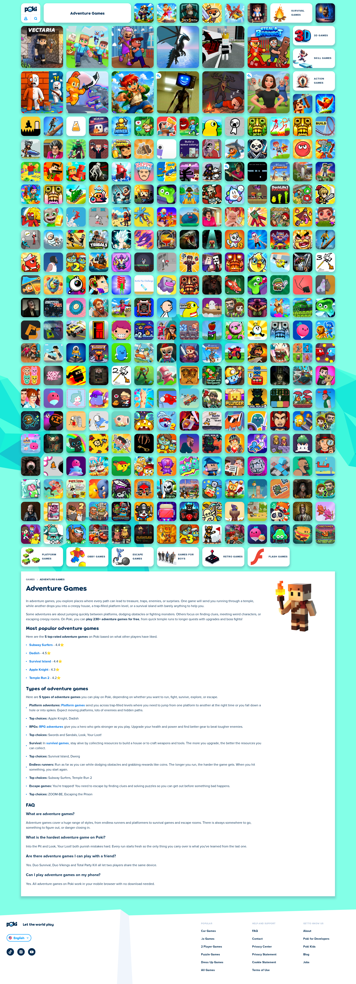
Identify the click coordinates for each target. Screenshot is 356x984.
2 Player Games (211, 946)
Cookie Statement (264, 962)
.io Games (207, 938)
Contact (257, 938)
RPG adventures (51, 726)
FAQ (255, 931)
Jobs (306, 962)
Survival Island (40, 661)
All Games (208, 970)
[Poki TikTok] (10, 952)
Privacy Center (262, 946)
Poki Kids (309, 946)
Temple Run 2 (39, 678)
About (307, 931)
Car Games (208, 931)
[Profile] (25, 19)
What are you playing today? (35, 19)
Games (30, 579)
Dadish (34, 653)
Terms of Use (261, 970)
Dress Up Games (212, 962)
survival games (57, 743)
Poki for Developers (316, 938)
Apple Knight (38, 669)
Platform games (73, 705)
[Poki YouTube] (31, 952)
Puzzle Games (210, 954)
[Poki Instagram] (21, 952)
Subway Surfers (41, 645)
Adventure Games (52, 579)
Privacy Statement (264, 954)
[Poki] (31, 9)
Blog (306, 954)
